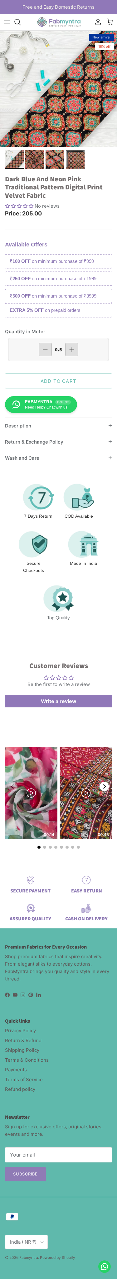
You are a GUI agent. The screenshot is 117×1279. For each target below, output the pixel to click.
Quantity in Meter (25, 331)
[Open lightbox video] (31, 793)
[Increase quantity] (71, 349)
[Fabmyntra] (58, 22)
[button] (20, 206)
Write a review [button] (58, 701)
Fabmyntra (28, 1257)
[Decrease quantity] (45, 349)
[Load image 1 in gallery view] (58, 89)
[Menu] (7, 22)
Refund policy (20, 1089)
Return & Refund (23, 1040)
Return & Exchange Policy (34, 442)
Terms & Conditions (27, 1060)
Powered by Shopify (57, 1257)
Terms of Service (24, 1079)
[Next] (104, 786)
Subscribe (25, 1173)
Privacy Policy (20, 1030)
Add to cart (58, 381)
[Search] (20, 22)
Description (18, 426)
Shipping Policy (22, 1050)
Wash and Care (22, 458)
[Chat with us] (104, 1266)
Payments (16, 1070)
